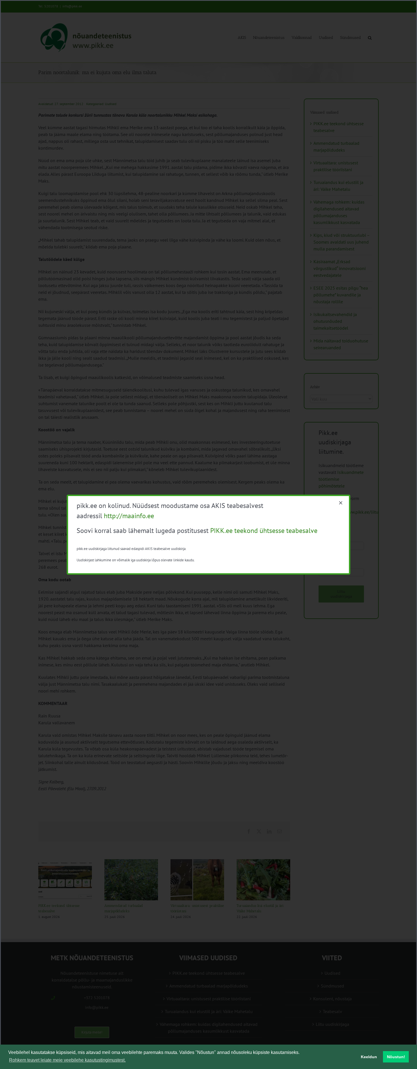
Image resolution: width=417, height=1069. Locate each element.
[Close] (341, 502)
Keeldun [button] (369, 1057)
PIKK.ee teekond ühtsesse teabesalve (263, 530)
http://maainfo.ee (129, 515)
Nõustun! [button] (396, 1057)
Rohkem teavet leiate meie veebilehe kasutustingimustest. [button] (67, 1060)
